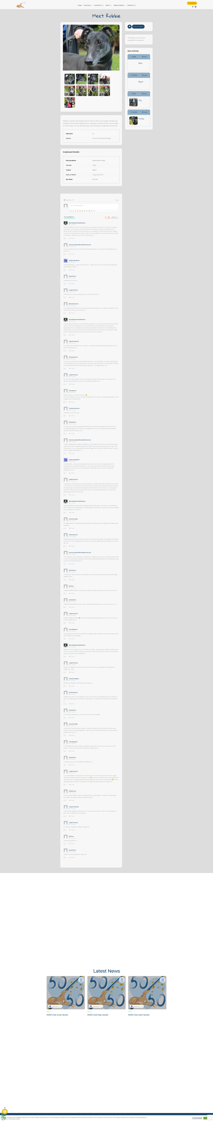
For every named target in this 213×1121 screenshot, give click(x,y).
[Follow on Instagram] (195, 6)
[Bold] (71, 211)
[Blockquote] (85, 211)
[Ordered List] (80, 211)
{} (91, 210)
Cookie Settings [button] (197, 1118)
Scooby (141, 118)
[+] (94, 210)
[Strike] (78, 211)
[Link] (89, 211)
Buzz (140, 63)
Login (117, 200)
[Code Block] (87, 211)
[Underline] (75, 211)
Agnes (140, 81)
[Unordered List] (82, 211)
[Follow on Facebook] (192, 6)
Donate (193, 3)
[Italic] (73, 211)
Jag (139, 100)
